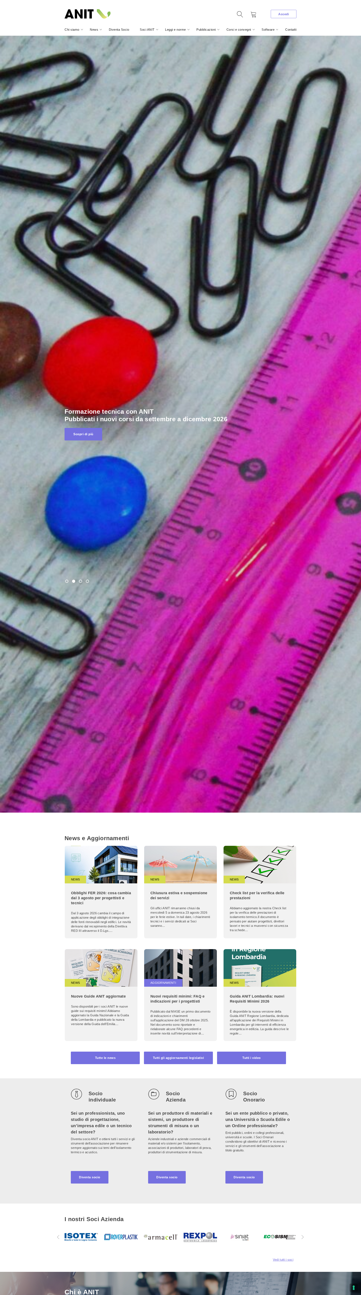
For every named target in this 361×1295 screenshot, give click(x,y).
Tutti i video (251, 1058)
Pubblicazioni (206, 29)
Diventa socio (89, 1177)
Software (268, 29)
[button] (58, 1237)
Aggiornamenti (163, 982)
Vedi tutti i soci (283, 1259)
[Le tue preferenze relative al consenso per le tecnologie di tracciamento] (354, 1288)
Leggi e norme (175, 29)
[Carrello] (250, 16)
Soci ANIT (147, 29)
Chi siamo (72, 29)
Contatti (290, 29)
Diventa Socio (119, 29)
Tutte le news (105, 1058)
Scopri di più (83, 430)
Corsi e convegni (238, 29)
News (94, 29)
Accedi (283, 14)
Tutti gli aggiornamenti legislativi (178, 1058)
